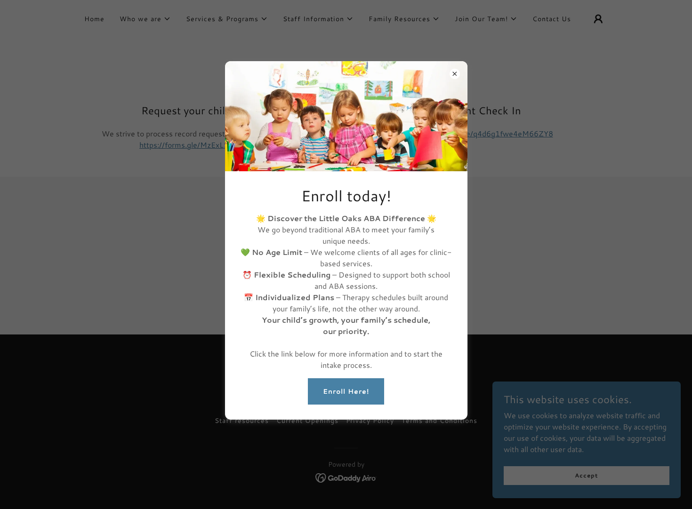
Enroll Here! (346, 391)
